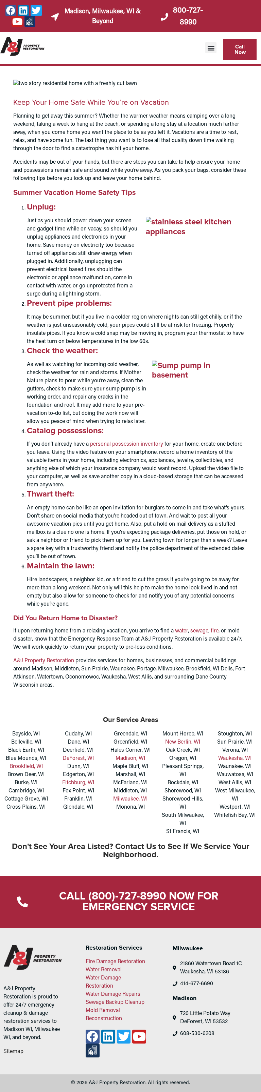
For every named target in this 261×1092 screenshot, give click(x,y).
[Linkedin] (23, 10)
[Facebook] (10, 10)
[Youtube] (17, 21)
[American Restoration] (29, 21)
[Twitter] (36, 10)
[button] (210, 47)
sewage (199, 631)
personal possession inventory (126, 444)
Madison (184, 998)
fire (215, 631)
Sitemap (13, 1051)
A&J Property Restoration (43, 661)
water (181, 631)
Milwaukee (188, 948)
